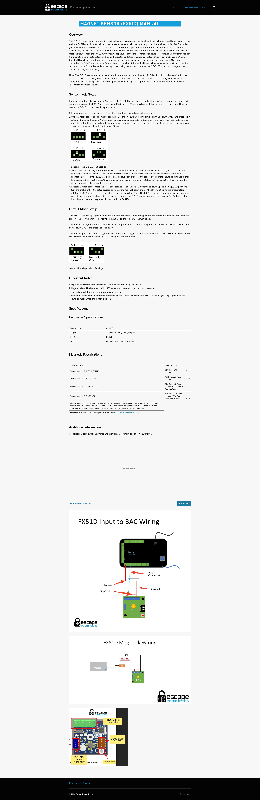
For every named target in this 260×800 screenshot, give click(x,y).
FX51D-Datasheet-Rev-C (80, 503)
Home (172, 7)
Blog (203, 7)
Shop (179, 7)
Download (184, 503)
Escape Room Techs (84, 794)
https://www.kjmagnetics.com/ (126, 413)
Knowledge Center (191, 7)
